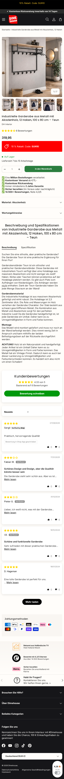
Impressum (6, 772)
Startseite (6, 30)
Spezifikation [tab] (28, 247)
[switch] (57, 772)
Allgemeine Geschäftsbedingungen (36, 770)
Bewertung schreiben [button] (32, 393)
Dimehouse (13, 765)
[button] (60, 19)
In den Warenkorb (43, 169)
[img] (11, 423)
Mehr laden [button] (32, 601)
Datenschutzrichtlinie (10, 770)
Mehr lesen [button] (10, 479)
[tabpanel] (32, 308)
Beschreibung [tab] (9, 247)
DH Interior (7, 124)
